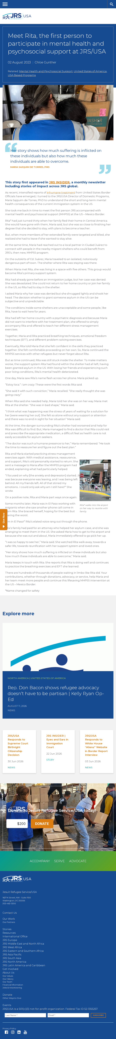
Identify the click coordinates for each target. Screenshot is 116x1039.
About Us (8, 972)
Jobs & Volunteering (12, 987)
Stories (7, 929)
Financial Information (13, 985)
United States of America (90, 71)
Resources (9, 932)
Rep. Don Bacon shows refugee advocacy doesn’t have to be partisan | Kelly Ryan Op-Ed (56, 693)
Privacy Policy (9, 1028)
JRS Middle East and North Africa (23, 943)
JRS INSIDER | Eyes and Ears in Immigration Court (57, 741)
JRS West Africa (12, 947)
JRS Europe (10, 940)
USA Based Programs (22, 75)
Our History (8, 979)
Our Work (9, 918)
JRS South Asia (12, 958)
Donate (7, 994)
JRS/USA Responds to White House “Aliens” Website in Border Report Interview (96, 745)
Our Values (8, 976)
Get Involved (10, 969)
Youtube (25, 1032)
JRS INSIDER (59, 182)
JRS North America (14, 961)
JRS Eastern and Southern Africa (23, 951)
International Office (15, 936)
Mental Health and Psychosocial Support (46, 71)
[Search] (111, 4)
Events (7, 1005)
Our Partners (9, 922)
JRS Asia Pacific (12, 954)
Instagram (13, 1032)
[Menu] (5, 4)
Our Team (7, 982)
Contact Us (10, 912)
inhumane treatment (61, 192)
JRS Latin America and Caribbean (24, 965)
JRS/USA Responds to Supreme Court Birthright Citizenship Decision (18, 745)
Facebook (6, 1032)
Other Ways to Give (12, 998)
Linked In (19, 1032)
